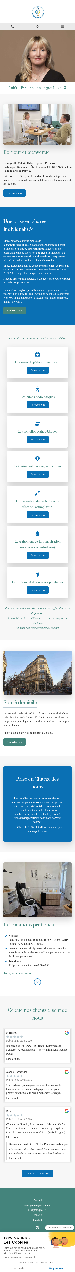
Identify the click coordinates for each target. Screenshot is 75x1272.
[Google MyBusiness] (37, 1228)
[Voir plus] (37, 981)
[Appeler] (12, 26)
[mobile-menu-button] (62, 26)
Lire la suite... (13, 1058)
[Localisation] (37, 26)
